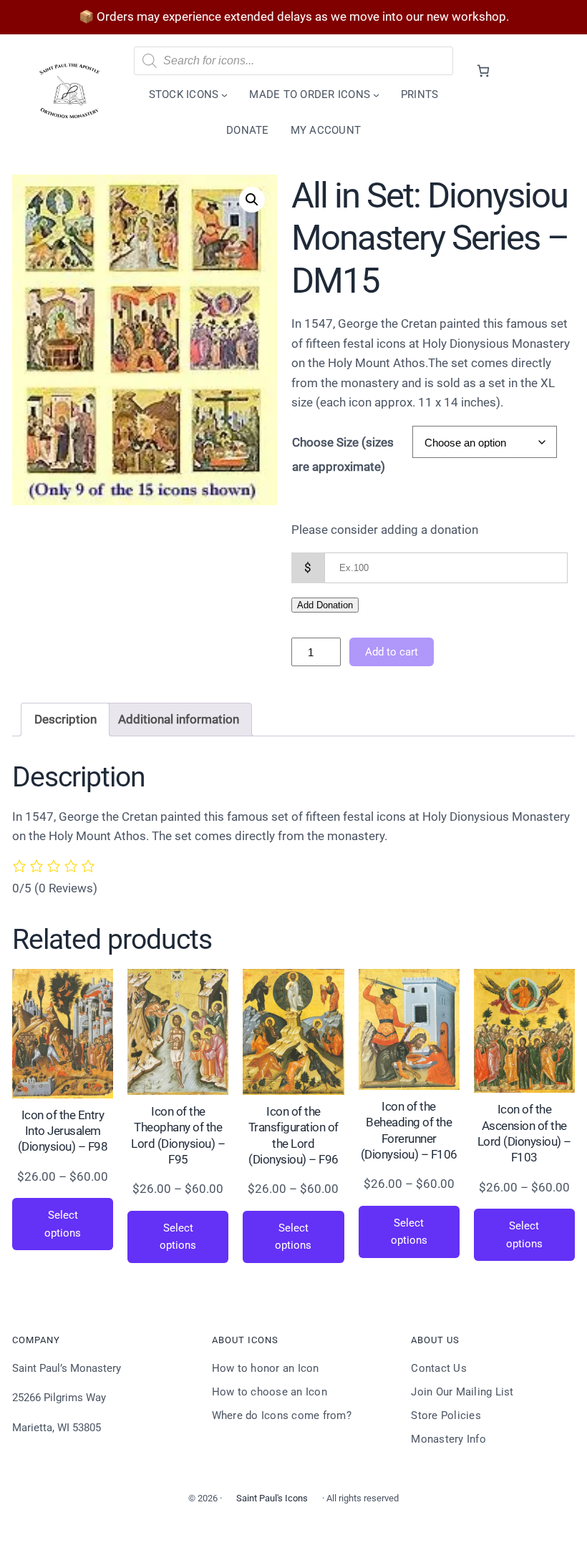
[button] (252, 200)
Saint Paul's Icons (272, 1498)
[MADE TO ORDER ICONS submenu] (376, 95)
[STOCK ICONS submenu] (224, 95)
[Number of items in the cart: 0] (482, 70)
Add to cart (391, 651)
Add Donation (325, 605)
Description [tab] (65, 719)
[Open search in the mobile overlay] (294, 61)
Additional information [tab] (178, 719)
